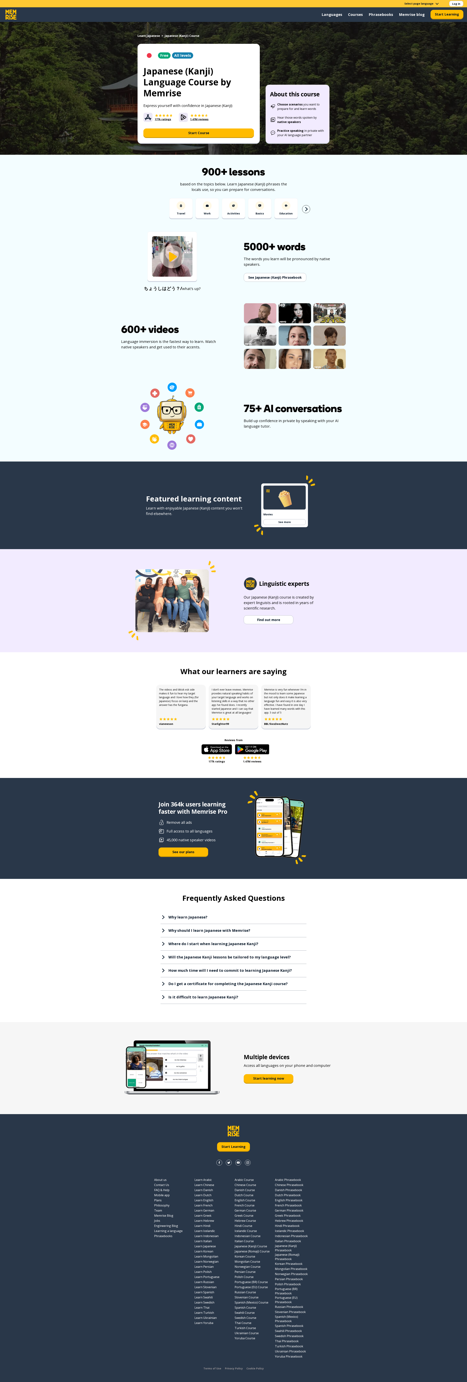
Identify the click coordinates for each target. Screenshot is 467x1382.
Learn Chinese (204, 1185)
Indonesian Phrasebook (291, 1236)
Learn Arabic (203, 1180)
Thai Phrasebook (287, 1341)
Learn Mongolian (206, 1256)
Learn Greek (202, 1216)
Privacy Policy (234, 1368)
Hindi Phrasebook (287, 1226)
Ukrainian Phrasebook (290, 1351)
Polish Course (244, 1277)
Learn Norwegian (206, 1262)
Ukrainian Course (247, 1333)
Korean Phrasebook (288, 1264)
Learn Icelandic (204, 1231)
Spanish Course (245, 1308)
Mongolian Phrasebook (291, 1269)
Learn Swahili (203, 1297)
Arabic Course (244, 1180)
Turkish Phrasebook (289, 1346)
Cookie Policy (255, 1368)
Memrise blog (412, 14)
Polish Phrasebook (288, 1284)
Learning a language (168, 1231)
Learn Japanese (149, 36)
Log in (456, 3)
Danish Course (245, 1190)
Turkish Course (245, 1328)
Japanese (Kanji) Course (251, 1246)
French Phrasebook (288, 1205)
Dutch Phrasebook (288, 1195)
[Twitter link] (229, 1163)
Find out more (268, 620)
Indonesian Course (247, 1236)
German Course (245, 1210)
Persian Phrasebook (289, 1279)
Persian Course (245, 1272)
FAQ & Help (161, 1190)
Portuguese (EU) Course (251, 1287)
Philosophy (161, 1205)
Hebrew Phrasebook (289, 1221)
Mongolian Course (247, 1262)
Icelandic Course (246, 1231)
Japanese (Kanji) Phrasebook (286, 1248)
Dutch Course (244, 1195)
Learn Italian (203, 1241)
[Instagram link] (248, 1163)
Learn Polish (203, 1272)
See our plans (183, 852)
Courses (355, 14)
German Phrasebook (289, 1210)
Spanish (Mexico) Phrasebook (286, 1319)
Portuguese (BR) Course (251, 1282)
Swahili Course (245, 1313)
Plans (158, 1200)
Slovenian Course (246, 1297)
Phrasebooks (381, 14)
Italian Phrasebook (288, 1241)
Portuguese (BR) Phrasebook (286, 1291)
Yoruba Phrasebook (288, 1356)
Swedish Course (245, 1318)
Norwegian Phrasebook (291, 1274)
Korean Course (245, 1256)
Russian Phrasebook (289, 1307)
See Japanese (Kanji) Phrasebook (275, 277)
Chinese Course (245, 1185)
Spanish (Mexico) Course (251, 1302)
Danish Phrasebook (288, 1190)
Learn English (203, 1200)
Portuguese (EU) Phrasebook (286, 1300)
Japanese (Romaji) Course (252, 1251)
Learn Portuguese (206, 1277)
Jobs (157, 1221)
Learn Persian (204, 1267)
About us (160, 1180)
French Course (244, 1205)
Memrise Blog (163, 1216)
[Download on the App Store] (216, 749)
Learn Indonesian (206, 1236)
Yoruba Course (245, 1338)
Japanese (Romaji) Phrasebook (287, 1257)
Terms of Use (212, 1368)
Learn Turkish (204, 1313)
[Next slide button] (306, 209)
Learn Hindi (202, 1226)
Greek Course (244, 1216)
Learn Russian (204, 1282)
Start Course (198, 133)
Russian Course (245, 1292)
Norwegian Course (247, 1267)
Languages (332, 14)
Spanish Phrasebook (289, 1326)
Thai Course (243, 1323)
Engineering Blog (166, 1226)
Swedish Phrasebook (289, 1336)
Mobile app (162, 1195)
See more (284, 522)
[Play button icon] (172, 257)
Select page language (418, 3)
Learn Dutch (202, 1195)
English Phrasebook (288, 1200)
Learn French (203, 1205)
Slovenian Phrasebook (290, 1312)
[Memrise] (11, 14)
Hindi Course (243, 1226)
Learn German (204, 1210)
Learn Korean (203, 1251)
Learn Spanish (204, 1292)
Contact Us (161, 1185)
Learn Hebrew (204, 1221)
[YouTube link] (238, 1163)
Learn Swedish (204, 1302)
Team (158, 1210)
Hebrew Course (245, 1221)
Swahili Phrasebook (288, 1331)
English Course (245, 1200)
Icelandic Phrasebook (289, 1231)
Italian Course (244, 1241)
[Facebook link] (219, 1163)
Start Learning (447, 14)
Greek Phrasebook (288, 1216)
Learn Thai (201, 1308)
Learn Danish (203, 1190)
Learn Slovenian (205, 1287)
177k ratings (217, 761)
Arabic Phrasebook (288, 1180)
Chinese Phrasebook (289, 1185)
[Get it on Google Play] (252, 749)
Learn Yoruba (203, 1323)
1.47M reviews (252, 761)
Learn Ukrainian (205, 1318)
